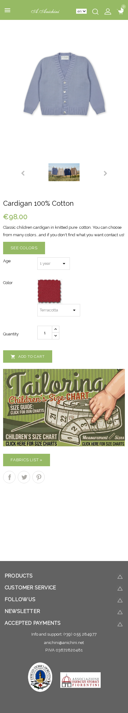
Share (9, 477)
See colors (24, 248)
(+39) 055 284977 (80, 634)
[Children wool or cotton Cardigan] (64, 86)
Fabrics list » (27, 460)
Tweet (24, 477)
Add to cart (28, 356)
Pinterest (38, 477)
